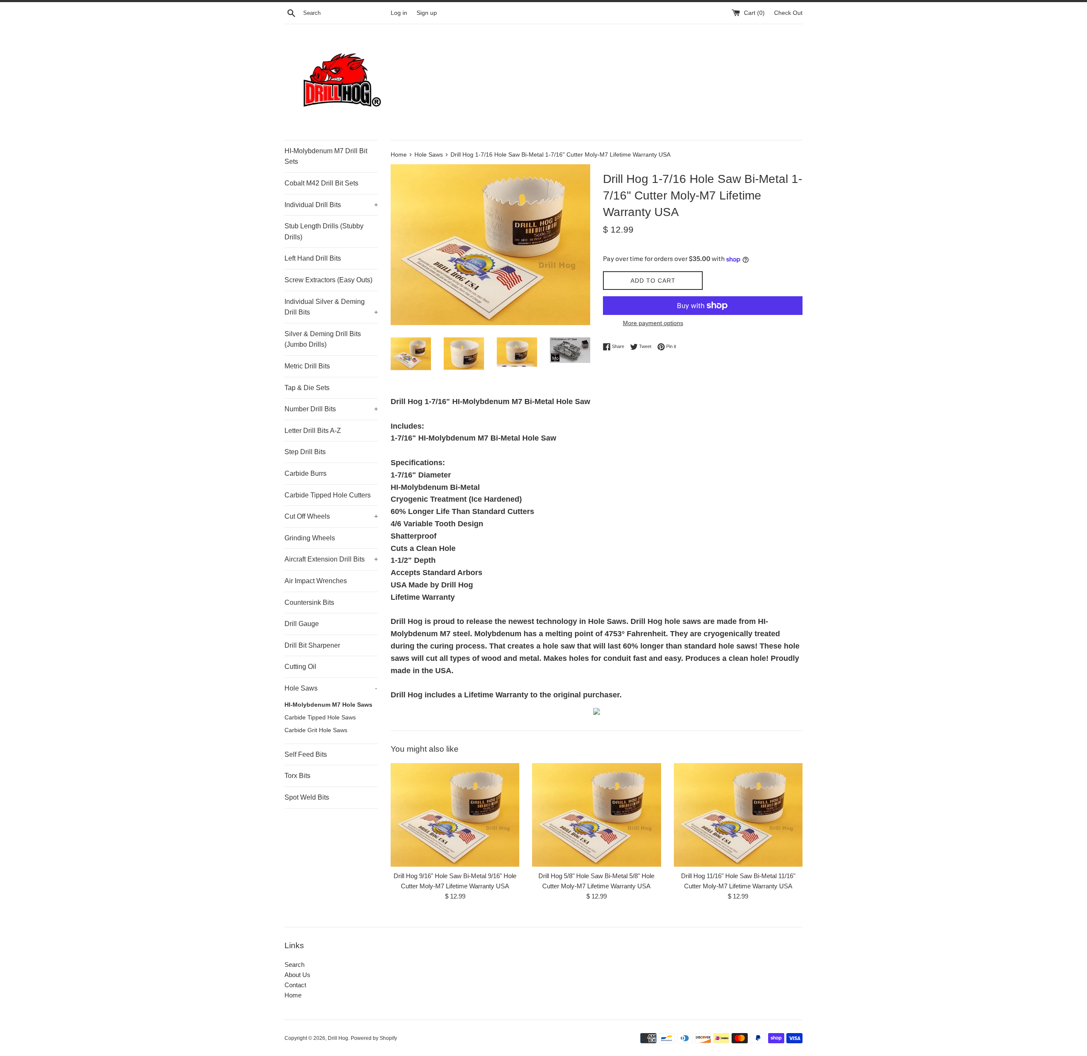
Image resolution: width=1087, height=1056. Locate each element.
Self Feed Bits (305, 754)
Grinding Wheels (309, 538)
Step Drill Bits (305, 451)
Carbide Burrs (305, 473)
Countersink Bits (309, 602)
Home (292, 995)
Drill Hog (338, 1038)
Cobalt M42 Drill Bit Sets (321, 183)
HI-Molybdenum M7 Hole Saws (328, 705)
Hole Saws (330, 688)
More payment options (653, 323)
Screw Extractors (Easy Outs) (328, 280)
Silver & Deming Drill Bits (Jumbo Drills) (322, 339)
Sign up (427, 13)
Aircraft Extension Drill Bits (331, 559)
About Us (297, 974)
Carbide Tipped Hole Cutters (327, 495)
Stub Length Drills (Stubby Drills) (323, 231)
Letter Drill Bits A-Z (312, 430)
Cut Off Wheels (331, 516)
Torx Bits (297, 775)
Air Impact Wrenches (315, 580)
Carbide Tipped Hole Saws (320, 717)
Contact (295, 985)
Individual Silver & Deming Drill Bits (331, 307)
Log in (399, 13)
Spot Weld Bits (306, 797)
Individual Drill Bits (331, 204)
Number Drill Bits (331, 409)
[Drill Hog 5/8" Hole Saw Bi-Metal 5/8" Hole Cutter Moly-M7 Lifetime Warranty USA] (596, 815)
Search (294, 964)
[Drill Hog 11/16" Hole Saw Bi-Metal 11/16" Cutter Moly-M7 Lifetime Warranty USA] (738, 815)
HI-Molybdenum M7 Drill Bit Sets (325, 156)
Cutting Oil (300, 666)
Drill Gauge (301, 623)
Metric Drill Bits (307, 366)
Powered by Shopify (374, 1038)
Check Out (788, 13)
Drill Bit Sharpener (312, 645)
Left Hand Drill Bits (312, 258)
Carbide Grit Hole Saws (315, 730)
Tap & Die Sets (306, 387)
